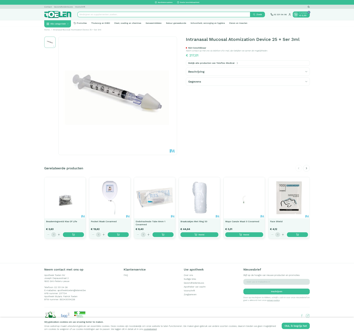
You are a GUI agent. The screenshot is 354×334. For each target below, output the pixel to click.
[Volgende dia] (306, 168)
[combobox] (163, 14)
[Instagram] (308, 316)
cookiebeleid (150, 329)
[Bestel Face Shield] (297, 234)
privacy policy (273, 300)
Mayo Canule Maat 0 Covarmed (242, 221)
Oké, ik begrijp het (296, 325)
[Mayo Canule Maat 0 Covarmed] (244, 197)
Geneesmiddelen (154, 23)
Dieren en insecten (238, 23)
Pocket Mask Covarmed (104, 221)
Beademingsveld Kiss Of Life (61, 221)
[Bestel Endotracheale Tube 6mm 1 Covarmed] (163, 234)
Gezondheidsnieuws (63, 7)
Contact (48, 7)
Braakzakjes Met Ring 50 (193, 221)
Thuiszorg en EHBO (100, 23)
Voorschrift (80, 7)
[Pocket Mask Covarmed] (109, 197)
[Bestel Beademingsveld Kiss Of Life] (73, 234)
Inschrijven (276, 291)
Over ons (188, 275)
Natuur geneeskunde (176, 23)
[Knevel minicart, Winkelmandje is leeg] (295, 14)
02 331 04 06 (61, 287)
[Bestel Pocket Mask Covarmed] (118, 234)
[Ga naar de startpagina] (58, 14)
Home (47, 30)
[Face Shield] (289, 197)
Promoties (82, 23)
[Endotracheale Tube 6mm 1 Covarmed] (154, 197)
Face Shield (276, 221)
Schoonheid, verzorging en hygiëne (208, 23)
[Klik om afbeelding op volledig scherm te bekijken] (117, 96)
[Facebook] (302, 316)
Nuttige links (190, 279)
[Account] (289, 14)
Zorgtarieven (190, 294)
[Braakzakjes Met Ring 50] (199, 197)
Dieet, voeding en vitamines (127, 23)
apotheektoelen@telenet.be (71, 290)
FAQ (126, 275)
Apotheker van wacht (194, 286)
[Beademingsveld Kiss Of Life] (65, 197)
